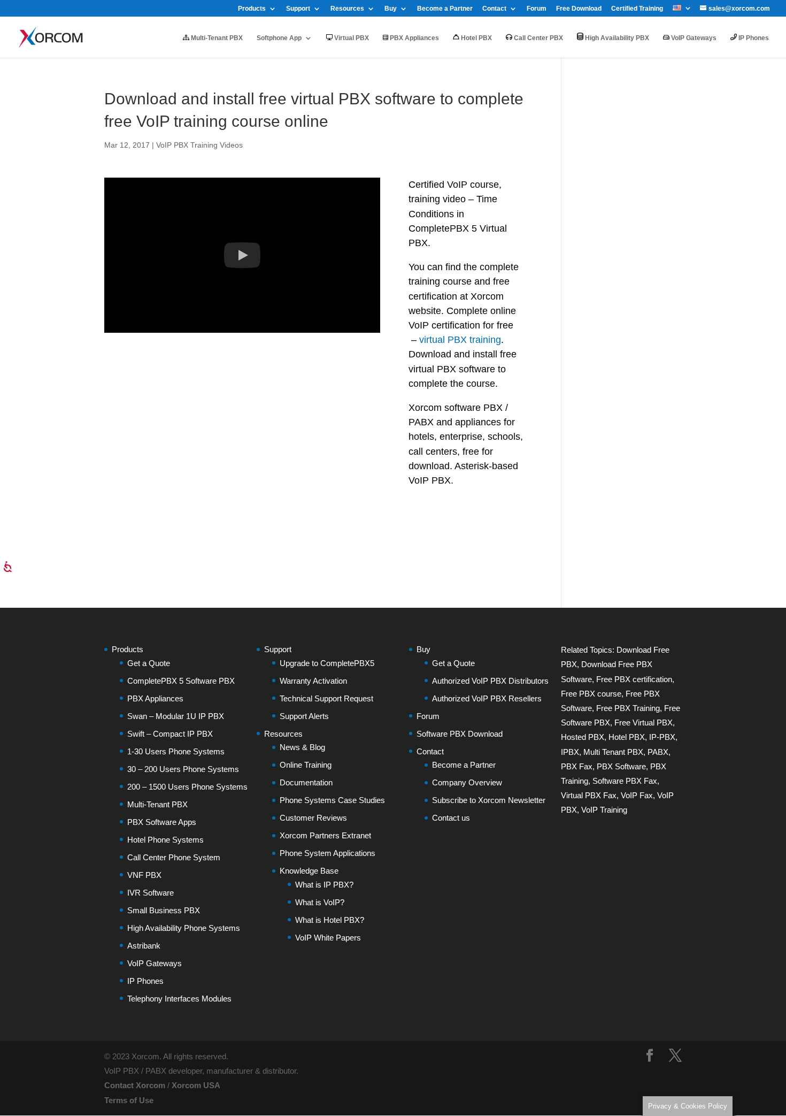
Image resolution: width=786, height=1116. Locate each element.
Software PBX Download (460, 733)
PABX (658, 751)
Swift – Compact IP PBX (170, 733)
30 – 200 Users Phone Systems (183, 769)
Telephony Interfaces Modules (179, 998)
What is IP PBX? (324, 884)
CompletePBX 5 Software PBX (181, 680)
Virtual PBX (351, 38)
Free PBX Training (628, 708)
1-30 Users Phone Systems (176, 751)
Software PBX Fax (624, 780)
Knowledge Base (309, 870)
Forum (536, 8)
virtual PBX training (460, 339)
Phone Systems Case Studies (332, 800)
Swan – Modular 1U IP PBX (175, 716)
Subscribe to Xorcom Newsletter (488, 800)
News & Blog (302, 747)
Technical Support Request (326, 698)
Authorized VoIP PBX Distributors (490, 680)
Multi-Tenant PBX (216, 38)
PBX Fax (576, 766)
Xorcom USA (196, 1085)
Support (298, 8)
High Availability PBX (616, 38)
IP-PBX (662, 737)
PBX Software (621, 766)
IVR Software (150, 892)
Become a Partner (445, 8)
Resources (347, 8)
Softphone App (279, 38)
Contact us (451, 817)
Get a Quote (148, 663)
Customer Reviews (313, 817)
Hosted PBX (582, 737)
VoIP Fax (637, 795)
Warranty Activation (313, 680)
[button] (242, 255)
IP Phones (753, 38)
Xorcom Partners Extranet (325, 835)
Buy (390, 8)
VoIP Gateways (692, 38)
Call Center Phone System (173, 857)
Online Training (306, 764)
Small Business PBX (163, 910)
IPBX (570, 751)
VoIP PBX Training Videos (199, 145)
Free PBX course (591, 693)
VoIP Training (604, 809)
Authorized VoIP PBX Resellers (487, 698)
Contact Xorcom (134, 1085)
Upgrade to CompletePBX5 (327, 663)
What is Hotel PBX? (329, 919)
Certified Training (637, 8)
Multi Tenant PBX (613, 751)
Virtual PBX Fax (589, 795)
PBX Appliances (413, 38)
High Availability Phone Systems (183, 927)
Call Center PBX (537, 38)
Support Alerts (304, 716)
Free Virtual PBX (643, 722)
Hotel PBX (475, 38)
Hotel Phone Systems (165, 839)
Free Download (579, 8)
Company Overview (467, 782)
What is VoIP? (319, 902)
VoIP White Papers (328, 937)
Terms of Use (128, 1100)
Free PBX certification (634, 679)
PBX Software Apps (161, 822)
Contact (494, 8)
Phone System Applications (327, 853)
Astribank (143, 945)
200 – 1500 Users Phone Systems (187, 786)
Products (252, 8)
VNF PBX (144, 875)
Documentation (306, 782)
